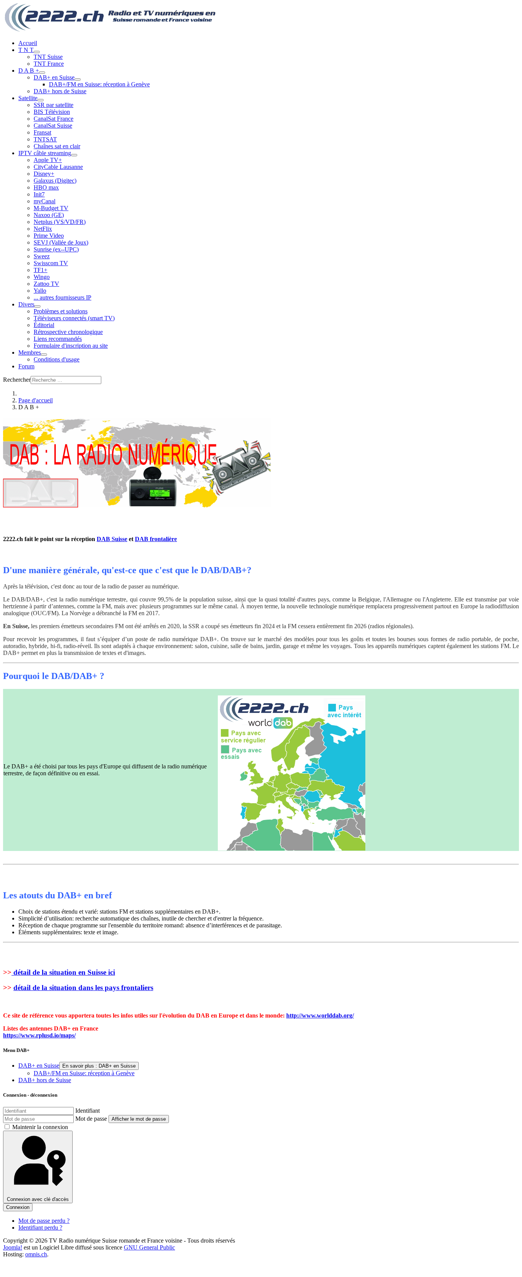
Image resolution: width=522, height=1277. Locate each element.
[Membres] (44, 354)
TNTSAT (45, 139)
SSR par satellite (53, 105)
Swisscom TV (51, 263)
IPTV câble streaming (44, 153)
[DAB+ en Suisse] (78, 79)
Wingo (42, 277)
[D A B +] (42, 72)
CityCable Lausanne (58, 167)
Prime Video (49, 235)
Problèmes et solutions (61, 311)
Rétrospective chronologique (68, 332)
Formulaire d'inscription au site (71, 345)
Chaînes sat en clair (57, 146)
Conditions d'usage (56, 359)
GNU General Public (149, 1247)
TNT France (49, 63)
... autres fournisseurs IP (62, 297)
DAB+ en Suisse (54, 77)
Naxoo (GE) (49, 215)
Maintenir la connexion (40, 1127)
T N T (26, 50)
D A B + (28, 70)
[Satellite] (40, 100)
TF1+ (40, 270)
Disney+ (44, 173)
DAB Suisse (112, 539)
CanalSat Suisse (53, 125)
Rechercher (17, 379)
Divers (26, 304)
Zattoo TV (46, 283)
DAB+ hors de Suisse (60, 91)
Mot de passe (91, 1118)
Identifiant (87, 1110)
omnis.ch (36, 1254)
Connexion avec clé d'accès (38, 1199)
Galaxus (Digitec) (55, 180)
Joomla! (12, 1247)
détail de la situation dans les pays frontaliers (83, 988)
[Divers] (37, 306)
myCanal (44, 201)
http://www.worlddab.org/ (320, 1015)
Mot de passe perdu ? (44, 1220)
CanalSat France (53, 118)
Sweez (42, 256)
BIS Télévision (52, 112)
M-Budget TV (51, 208)
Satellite (27, 98)
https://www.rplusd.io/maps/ (39, 1035)
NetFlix (43, 228)
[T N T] (37, 52)
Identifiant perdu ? (40, 1227)
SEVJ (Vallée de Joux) (61, 242)
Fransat (42, 132)
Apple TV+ (48, 160)
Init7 (39, 194)
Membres (29, 352)
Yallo (40, 290)
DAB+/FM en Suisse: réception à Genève (99, 84)
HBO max (46, 187)
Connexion (17, 1207)
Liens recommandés (58, 338)
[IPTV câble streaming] (74, 155)
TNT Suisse (48, 56)
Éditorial (44, 325)
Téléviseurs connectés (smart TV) (74, 318)
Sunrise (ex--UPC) (56, 249)
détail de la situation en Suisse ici (63, 972)
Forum (26, 366)
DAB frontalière (156, 539)
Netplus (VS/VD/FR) (60, 222)
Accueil (27, 43)
